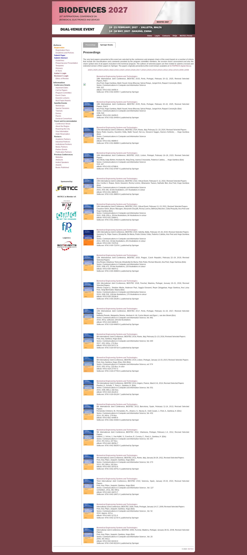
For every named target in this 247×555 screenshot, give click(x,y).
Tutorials (59, 111)
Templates (60, 66)
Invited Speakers (62, 162)
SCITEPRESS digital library (180, 66)
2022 (111, 70)
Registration (59, 48)
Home (149, 36)
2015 (149, 70)
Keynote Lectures (62, 98)
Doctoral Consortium (64, 119)
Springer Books (106, 45)
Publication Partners (64, 152)
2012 (165, 70)
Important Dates (62, 88)
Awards (59, 165)
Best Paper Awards (63, 101)
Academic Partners (63, 139)
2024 (101, 70)
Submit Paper (59, 55)
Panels (58, 116)
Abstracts (59, 160)
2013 (160, 70)
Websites (59, 157)
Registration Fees (63, 50)
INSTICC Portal (186, 36)
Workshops (60, 106)
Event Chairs (61, 95)
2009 (181, 70)
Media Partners (62, 147)
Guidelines (60, 61)
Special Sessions (62, 108)
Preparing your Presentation (67, 63)
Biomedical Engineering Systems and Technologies (117, 76)
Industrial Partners (63, 142)
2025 (90, 70)
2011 (171, 70)
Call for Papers (61, 90)
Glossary (59, 68)
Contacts (166, 36)
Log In (157, 36)
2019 (128, 70)
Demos (58, 113)
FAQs (175, 36)
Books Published (62, 167)
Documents (56, 41)
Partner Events (61, 149)
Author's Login (60, 73)
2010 (176, 70)
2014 (155, 70)
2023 (106, 70)
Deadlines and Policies (65, 53)
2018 (133, 70)
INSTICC (191, 549)
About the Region (62, 126)
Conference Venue (63, 124)
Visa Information (62, 131)
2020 (122, 70)
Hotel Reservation (63, 134)
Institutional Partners (64, 144)
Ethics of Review (62, 79)
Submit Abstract (61, 58)
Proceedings (90, 45)
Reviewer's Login (61, 76)
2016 (144, 70)
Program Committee (63, 93)
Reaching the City (63, 129)
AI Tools (59, 71)
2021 (117, 70)
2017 (138, 70)
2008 (187, 70)
